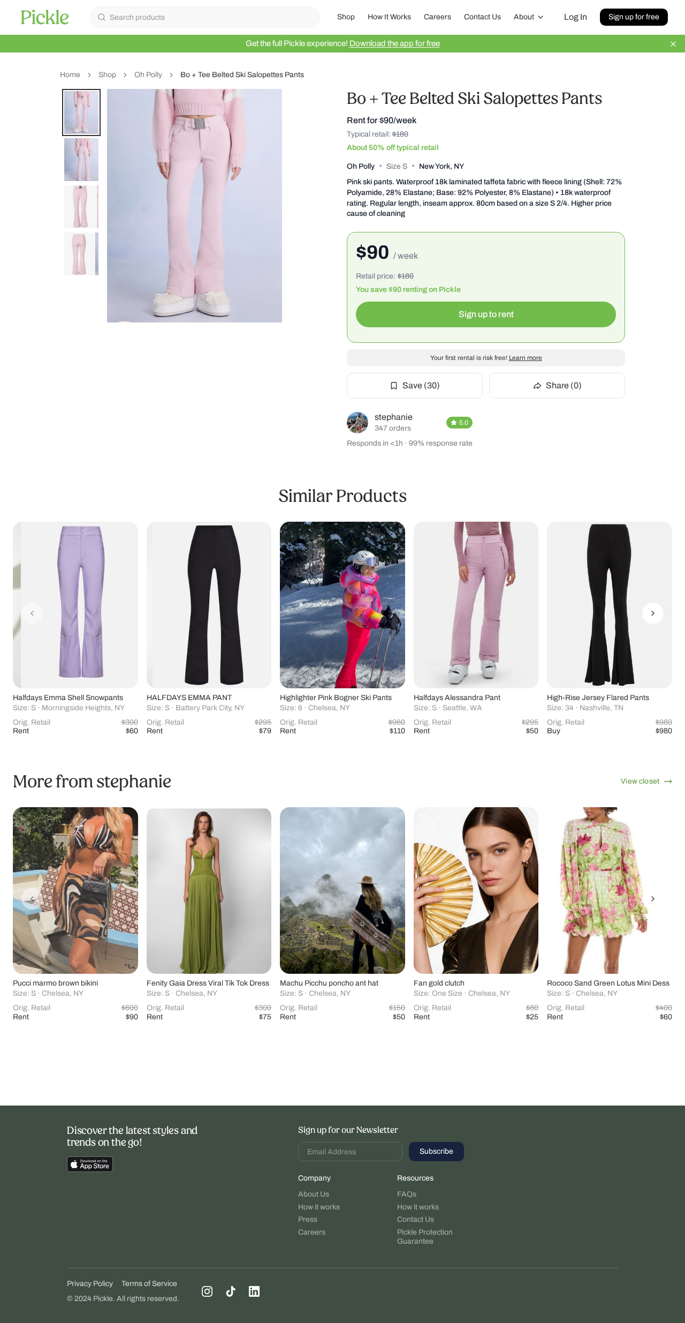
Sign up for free (633, 17)
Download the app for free (394, 43)
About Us (313, 1194)
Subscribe (436, 1151)
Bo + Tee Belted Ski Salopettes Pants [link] (242, 75)
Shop (346, 17)
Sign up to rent (486, 314)
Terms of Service (149, 1284)
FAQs (406, 1194)
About (524, 17)
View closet (640, 781)
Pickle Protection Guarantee (425, 1237)
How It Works (389, 17)
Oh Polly (148, 75)
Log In (575, 16)
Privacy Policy (90, 1284)
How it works (319, 1207)
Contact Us (482, 17)
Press (307, 1219)
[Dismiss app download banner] (673, 43)
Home (70, 75)
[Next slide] (653, 613)
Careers (437, 17)
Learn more (525, 358)
